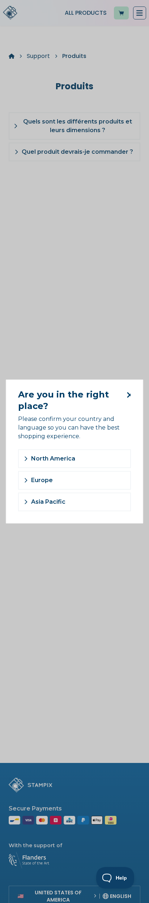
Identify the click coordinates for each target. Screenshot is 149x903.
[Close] (127, 395)
